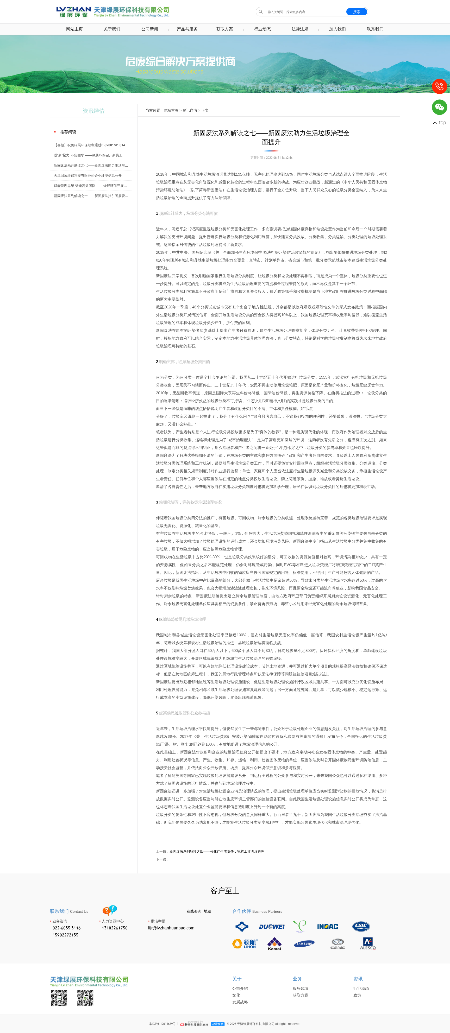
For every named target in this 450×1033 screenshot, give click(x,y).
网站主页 (74, 28)
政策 (357, 995)
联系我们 (375, 28)
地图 (207, 911)
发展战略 (240, 1001)
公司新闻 (149, 28)
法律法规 (300, 28)
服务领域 (300, 988)
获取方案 (224, 28)
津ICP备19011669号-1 (163, 1024)
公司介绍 (240, 988)
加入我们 (337, 28)
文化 (236, 995)
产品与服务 (187, 28)
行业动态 (262, 28)
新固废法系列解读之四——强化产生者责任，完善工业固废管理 (217, 851)
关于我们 (112, 28)
